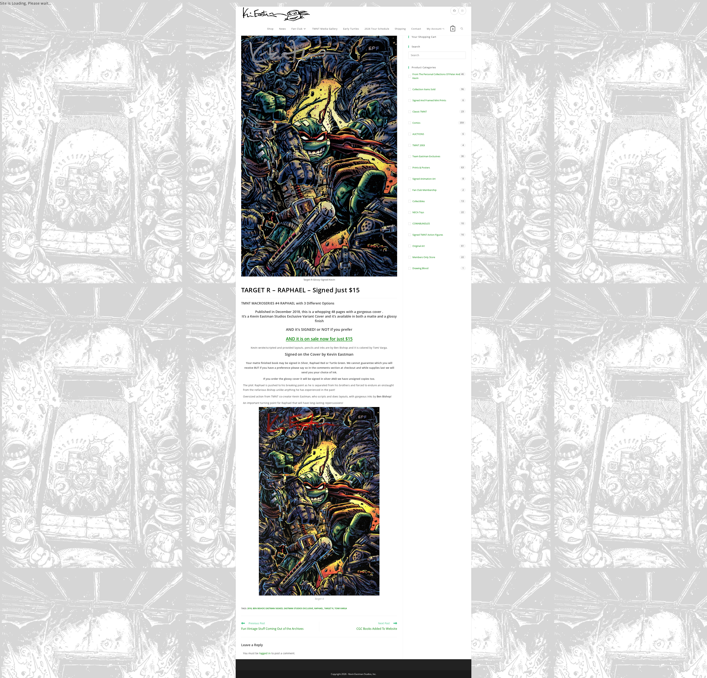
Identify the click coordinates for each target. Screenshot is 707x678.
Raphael (318, 608)
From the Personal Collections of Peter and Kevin (436, 76)
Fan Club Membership (424, 190)
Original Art (418, 246)
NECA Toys (418, 212)
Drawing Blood (420, 268)
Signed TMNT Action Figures (427, 234)
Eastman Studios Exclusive (298, 608)
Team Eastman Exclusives (426, 156)
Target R (328, 608)
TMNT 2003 (418, 145)
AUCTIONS (418, 134)
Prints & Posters (421, 167)
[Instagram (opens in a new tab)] (462, 11)
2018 (249, 608)
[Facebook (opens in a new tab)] (454, 11)
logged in (265, 653)
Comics (416, 122)
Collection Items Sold (423, 89)
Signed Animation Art (424, 178)
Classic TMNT (419, 111)
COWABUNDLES (421, 223)
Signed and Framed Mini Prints (429, 100)
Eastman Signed (274, 608)
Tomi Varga (341, 608)
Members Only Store (423, 257)
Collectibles (418, 201)
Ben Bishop (259, 608)
